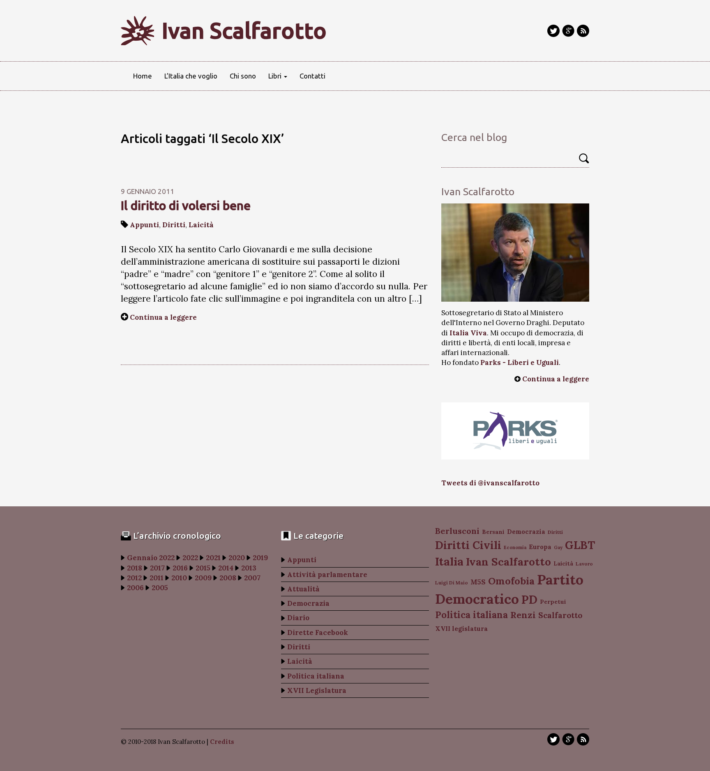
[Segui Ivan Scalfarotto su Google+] (568, 31)
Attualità (303, 588)
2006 (135, 587)
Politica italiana (315, 676)
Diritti (173, 224)
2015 (203, 567)
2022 (190, 557)
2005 (160, 587)
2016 (180, 567)
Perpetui (553, 601)
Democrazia (308, 603)
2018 (134, 567)
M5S (478, 581)
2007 (252, 577)
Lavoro (584, 564)
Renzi (523, 615)
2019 (260, 557)
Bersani (493, 532)
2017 (157, 567)
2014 (225, 567)
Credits (222, 742)
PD (529, 599)
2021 (213, 557)
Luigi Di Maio (451, 582)
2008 (227, 577)
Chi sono (243, 76)
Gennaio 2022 (151, 557)
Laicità (201, 224)
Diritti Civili (468, 545)
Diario (298, 617)
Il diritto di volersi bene (186, 205)
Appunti (144, 224)
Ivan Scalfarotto (244, 30)
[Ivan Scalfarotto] (515, 252)
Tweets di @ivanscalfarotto (490, 482)
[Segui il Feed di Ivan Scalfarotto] (583, 31)
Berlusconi (457, 531)
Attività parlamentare (327, 574)
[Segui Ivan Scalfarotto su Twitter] (553, 31)
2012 (134, 577)
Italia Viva (468, 332)
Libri (275, 76)
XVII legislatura (461, 628)
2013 (248, 567)
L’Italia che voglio (190, 76)
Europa (540, 547)
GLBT (580, 545)
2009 (203, 577)
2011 (157, 577)
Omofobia (511, 581)
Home (142, 76)
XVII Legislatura (316, 690)
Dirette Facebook (317, 632)
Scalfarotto (560, 615)
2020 (236, 557)
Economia (515, 547)
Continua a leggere (163, 317)
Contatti (312, 76)
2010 (179, 577)
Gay (558, 547)
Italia (449, 561)
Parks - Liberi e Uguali (519, 362)
